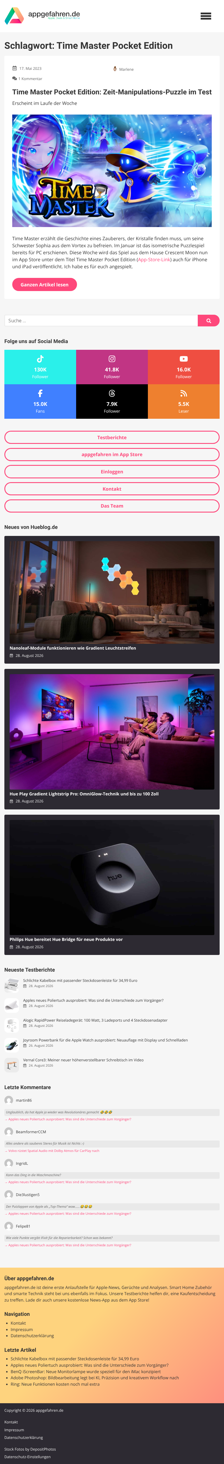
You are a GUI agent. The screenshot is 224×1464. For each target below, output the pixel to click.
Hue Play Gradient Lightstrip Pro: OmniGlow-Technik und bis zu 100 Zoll (84, 794)
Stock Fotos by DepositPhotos (30, 1449)
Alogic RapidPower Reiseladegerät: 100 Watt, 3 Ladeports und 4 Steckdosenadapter (95, 1020)
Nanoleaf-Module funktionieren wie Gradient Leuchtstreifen (73, 648)
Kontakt (112, 489)
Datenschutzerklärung (32, 1336)
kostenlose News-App (89, 1300)
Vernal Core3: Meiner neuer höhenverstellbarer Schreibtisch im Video (83, 1060)
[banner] (42, 16)
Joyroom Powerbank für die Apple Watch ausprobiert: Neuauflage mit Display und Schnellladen (105, 1040)
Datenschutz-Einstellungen (27, 1456)
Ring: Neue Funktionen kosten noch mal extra (55, 1384)
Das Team (112, 506)
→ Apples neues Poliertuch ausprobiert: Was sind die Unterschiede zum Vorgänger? (67, 1119)
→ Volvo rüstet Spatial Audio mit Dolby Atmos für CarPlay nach (51, 1151)
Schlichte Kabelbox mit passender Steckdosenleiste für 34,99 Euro (80, 980)
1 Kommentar (30, 78)
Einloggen (112, 471)
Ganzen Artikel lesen (45, 284)
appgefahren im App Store (112, 454)
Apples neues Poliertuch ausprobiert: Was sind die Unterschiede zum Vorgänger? (93, 1000)
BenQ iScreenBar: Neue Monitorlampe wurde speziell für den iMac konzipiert (86, 1372)
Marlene (126, 69)
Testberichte (112, 437)
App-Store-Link (154, 259)
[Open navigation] (206, 16)
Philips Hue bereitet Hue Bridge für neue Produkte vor (66, 939)
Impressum (22, 1330)
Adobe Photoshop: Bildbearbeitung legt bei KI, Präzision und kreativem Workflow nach (95, 1378)
